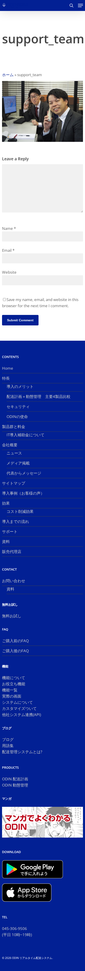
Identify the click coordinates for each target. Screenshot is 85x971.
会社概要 (9, 444)
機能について (13, 677)
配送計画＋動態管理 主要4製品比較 (38, 396)
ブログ (8, 739)
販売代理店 (11, 551)
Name (9, 228)
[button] (80, 5)
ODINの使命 (17, 416)
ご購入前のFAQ (15, 640)
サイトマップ (13, 483)
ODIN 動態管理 (15, 785)
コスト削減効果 (20, 511)
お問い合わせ (13, 580)
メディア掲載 (18, 463)
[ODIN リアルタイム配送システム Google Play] (32, 880)
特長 (6, 378)
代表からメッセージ (24, 473)
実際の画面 (11, 696)
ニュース (14, 453)
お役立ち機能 (13, 683)
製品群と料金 (13, 426)
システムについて (17, 702)
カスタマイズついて (19, 708)
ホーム (8, 74)
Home (7, 368)
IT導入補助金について (25, 434)
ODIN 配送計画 (15, 778)
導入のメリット (20, 386)
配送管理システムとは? (22, 751)
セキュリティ (18, 406)
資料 (6, 541)
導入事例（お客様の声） (23, 493)
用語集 (8, 745)
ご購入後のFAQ (15, 650)
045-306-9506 (14, 928)
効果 (6, 503)
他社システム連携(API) (21, 714)
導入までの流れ (15, 521)
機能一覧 (9, 690)
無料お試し (11, 615)
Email (8, 250)
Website (9, 272)
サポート (9, 531)
